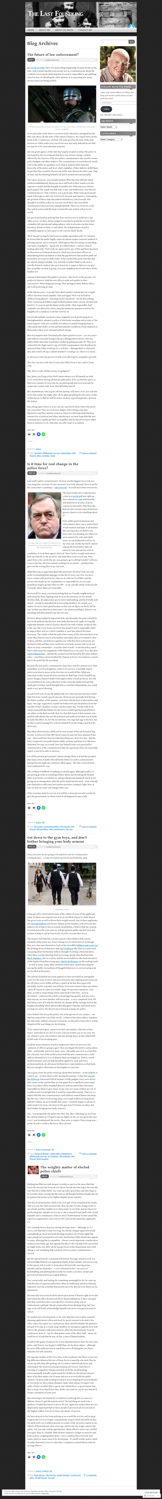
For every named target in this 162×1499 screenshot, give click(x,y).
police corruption (43, 456)
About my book (64, 30)
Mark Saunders (34, 958)
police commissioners (57, 829)
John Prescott (60, 487)
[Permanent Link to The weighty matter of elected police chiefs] (33, 1174)
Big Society (38, 826)
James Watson (66, 453)
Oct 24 (32, 847)
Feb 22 (44, 1176)
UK (43, 822)
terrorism (46, 1149)
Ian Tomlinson (66, 948)
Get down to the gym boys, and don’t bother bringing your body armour (57, 840)
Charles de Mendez (41, 1154)
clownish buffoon (38, 924)
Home (31, 30)
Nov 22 (32, 473)
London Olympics (63, 1475)
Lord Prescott (76, 1475)
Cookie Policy (45, 1493)
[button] (62, 104)
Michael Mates (42, 829)
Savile (53, 456)
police (38, 449)
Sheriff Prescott (41, 1478)
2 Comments (91, 1475)
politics (45, 1471)
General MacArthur (36, 654)
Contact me (85, 30)
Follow (106, 109)
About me (44, 30)
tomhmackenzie (52, 60)
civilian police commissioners (61, 1154)
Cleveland (38, 453)
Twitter (132, 26)
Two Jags (69, 829)
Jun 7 (31, 60)
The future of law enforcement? (53, 55)
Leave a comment (89, 453)
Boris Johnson (39, 1475)
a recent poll (76, 496)
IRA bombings (65, 1156)
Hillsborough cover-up (51, 453)
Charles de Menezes (69, 961)
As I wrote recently (36, 68)
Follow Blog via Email (116, 86)
